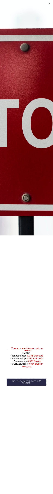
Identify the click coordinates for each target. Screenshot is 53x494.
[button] (26, 382)
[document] (26, 247)
